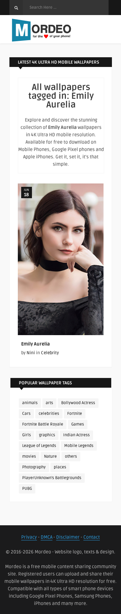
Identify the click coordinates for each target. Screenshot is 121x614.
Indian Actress (76, 435)
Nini (31, 353)
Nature (50, 456)
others (71, 456)
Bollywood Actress (78, 402)
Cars (26, 413)
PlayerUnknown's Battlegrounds (51, 477)
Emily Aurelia (35, 344)
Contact (91, 537)
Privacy (29, 537)
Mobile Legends (78, 445)
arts (49, 402)
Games (77, 424)
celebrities (49, 413)
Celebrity (50, 353)
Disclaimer (68, 537)
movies (29, 456)
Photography (34, 467)
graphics (47, 435)
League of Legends (39, 445)
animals (30, 402)
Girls (26, 435)
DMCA (46, 537)
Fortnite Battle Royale (42, 424)
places (60, 467)
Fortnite (74, 413)
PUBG (27, 488)
